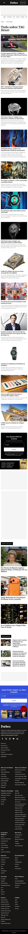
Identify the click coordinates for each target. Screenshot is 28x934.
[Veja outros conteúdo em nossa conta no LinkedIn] (17, 738)
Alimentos (17, 885)
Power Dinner (4, 900)
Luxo (2, 887)
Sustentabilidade (19, 881)
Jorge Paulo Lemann (20, 774)
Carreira (9, 17)
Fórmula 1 (3, 862)
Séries (16, 857)
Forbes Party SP (5, 913)
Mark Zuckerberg (5, 772)
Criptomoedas (4, 847)
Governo (17, 906)
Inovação (3, 797)
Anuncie (23, 3)
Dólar (2, 849)
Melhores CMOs (19, 812)
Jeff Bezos (3, 774)
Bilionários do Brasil (20, 797)
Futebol (3, 864)
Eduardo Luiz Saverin (20, 770)
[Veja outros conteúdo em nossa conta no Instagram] (9, 738)
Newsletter (3, 756)
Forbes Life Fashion (5, 906)
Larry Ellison (4, 776)
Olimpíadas (4, 870)
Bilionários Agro (19, 795)
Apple (2, 804)
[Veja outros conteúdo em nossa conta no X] (6, 738)
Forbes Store (4, 745)
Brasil (16, 902)
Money (22, 17)
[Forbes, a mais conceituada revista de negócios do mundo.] (14, 726)
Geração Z (17, 837)
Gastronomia (4, 883)
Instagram (3, 799)
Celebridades (18, 862)
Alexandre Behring (19, 782)
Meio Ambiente (19, 876)
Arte (2, 889)
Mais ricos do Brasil (20, 767)
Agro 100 (17, 793)
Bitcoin (2, 836)
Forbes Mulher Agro (6, 923)
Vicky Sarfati (18, 772)
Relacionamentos (19, 839)
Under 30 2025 (18, 829)
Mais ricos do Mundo (7, 767)
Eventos (17, 864)
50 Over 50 (17, 802)
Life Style (4, 876)
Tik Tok (2, 802)
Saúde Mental (18, 835)
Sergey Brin (3, 785)
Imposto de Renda (5, 852)
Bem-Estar (18, 832)
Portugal (3, 878)
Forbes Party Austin (6, 910)
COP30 (17, 887)
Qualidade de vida (5, 885)
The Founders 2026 (19, 824)
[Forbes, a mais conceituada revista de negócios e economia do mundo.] (14, 2)
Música (17, 866)
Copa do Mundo (5, 857)
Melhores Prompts (5, 795)
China (16, 904)
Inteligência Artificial (6, 793)
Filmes (16, 860)
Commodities (4, 845)
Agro (4, 17)
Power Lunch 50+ (5, 904)
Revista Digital (4, 747)
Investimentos (4, 841)
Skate (2, 868)
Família (16, 841)
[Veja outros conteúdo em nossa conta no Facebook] (2, 738)
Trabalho (17, 843)
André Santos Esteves (20, 784)
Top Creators (18, 826)
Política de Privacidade (10, 454)
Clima (16, 878)
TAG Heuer (9, 22)
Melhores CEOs (19, 808)
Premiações (18, 868)
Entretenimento (19, 855)
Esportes (3, 855)
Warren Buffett (4, 780)
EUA (16, 900)
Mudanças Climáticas (20, 883)
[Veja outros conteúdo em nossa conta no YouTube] (13, 738)
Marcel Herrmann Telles (21, 776)
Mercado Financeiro (6, 838)
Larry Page (3, 783)
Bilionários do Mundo (20, 799)
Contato (3, 752)
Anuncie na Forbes (5, 750)
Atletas (3, 873)
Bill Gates (3, 787)
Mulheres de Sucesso (20, 822)
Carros (2, 894)
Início (2, 22)
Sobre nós (3, 743)
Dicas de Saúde (19, 845)
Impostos (3, 843)
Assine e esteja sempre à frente (9, 735)
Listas (17, 17)
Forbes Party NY (5, 908)
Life (14, 17)
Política (17, 897)
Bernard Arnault (5, 778)
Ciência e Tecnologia (7, 791)
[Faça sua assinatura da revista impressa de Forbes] (4, 714)
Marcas (3, 892)
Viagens (3, 881)
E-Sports (3, 860)
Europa (17, 908)
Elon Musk (3, 770)
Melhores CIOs (18, 810)
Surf (2, 866)
